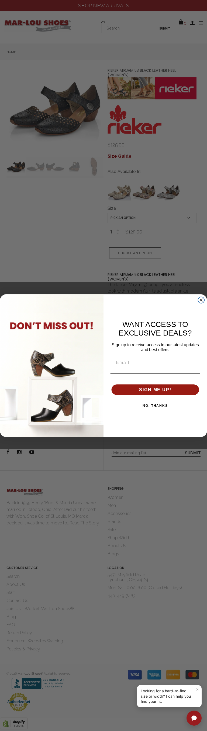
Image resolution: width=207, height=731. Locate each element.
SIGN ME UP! (155, 389)
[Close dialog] (201, 300)
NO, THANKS (155, 405)
